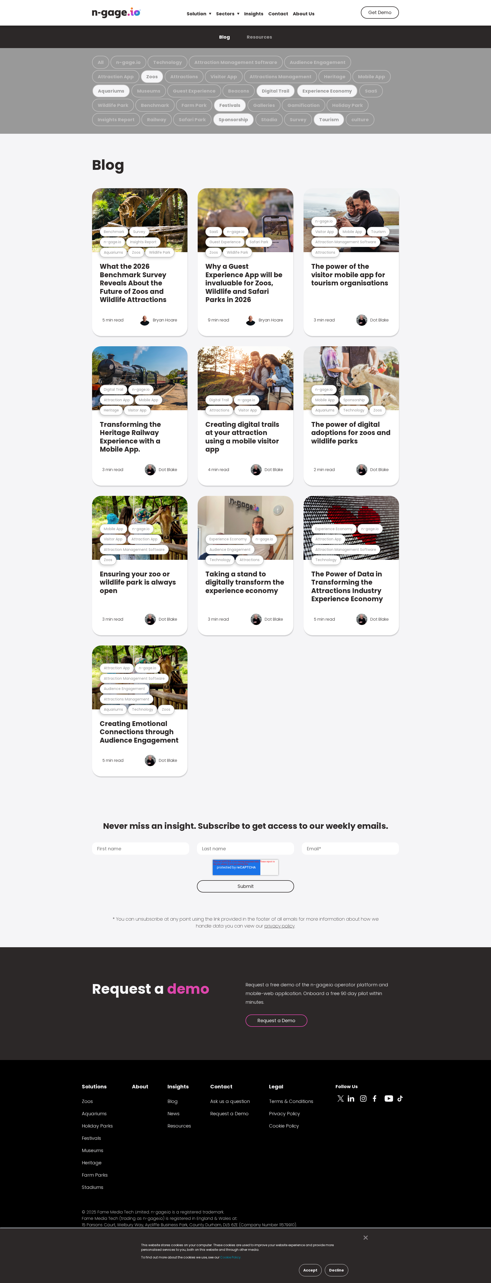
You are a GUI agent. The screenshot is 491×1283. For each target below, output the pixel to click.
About (140, 1086)
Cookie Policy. (230, 1257)
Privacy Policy (284, 1113)
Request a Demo (276, 1020)
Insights (253, 13)
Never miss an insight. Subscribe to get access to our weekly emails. (245, 826)
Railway (156, 119)
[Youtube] (391, 1101)
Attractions (184, 76)
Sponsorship (233, 119)
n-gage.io (128, 62)
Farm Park (194, 105)
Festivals (229, 105)
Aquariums (111, 91)
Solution (196, 13)
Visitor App (223, 76)
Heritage (334, 76)
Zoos (152, 76)
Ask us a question (230, 1101)
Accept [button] (310, 1270)
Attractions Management (280, 76)
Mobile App (371, 76)
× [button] (364, 1237)
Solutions (94, 1086)
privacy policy (279, 926)
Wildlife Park (113, 105)
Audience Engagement (317, 62)
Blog (224, 37)
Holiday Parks (97, 1126)
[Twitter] (342, 1101)
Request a (150, 989)
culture (360, 119)
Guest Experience (194, 91)
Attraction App (116, 76)
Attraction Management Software (235, 62)
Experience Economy (327, 91)
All (101, 62)
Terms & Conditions (291, 1101)
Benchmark (155, 105)
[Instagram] (366, 1101)
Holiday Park (347, 105)
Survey (298, 119)
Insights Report (116, 119)
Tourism (329, 119)
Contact (278, 13)
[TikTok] (403, 1101)
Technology (167, 62)
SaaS (371, 91)
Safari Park (192, 119)
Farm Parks (95, 1175)
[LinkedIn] (354, 1101)
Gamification (303, 105)
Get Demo (380, 12)
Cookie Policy (284, 1126)
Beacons (238, 91)
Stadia (269, 119)
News (174, 1113)
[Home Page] (116, 12)
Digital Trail (275, 91)
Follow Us (347, 1086)
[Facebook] (378, 1101)
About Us (304, 13)
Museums (148, 91)
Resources (259, 37)
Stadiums (92, 1187)
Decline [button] (336, 1270)
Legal (276, 1086)
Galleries (264, 105)
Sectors (225, 13)
